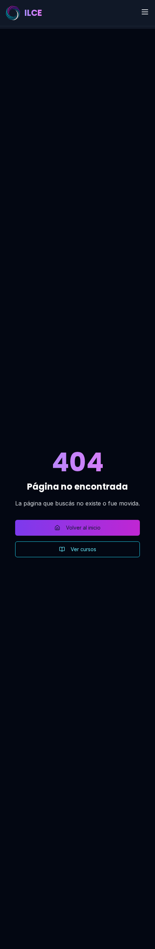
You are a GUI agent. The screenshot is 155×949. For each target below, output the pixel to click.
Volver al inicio (83, 528)
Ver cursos (83, 549)
